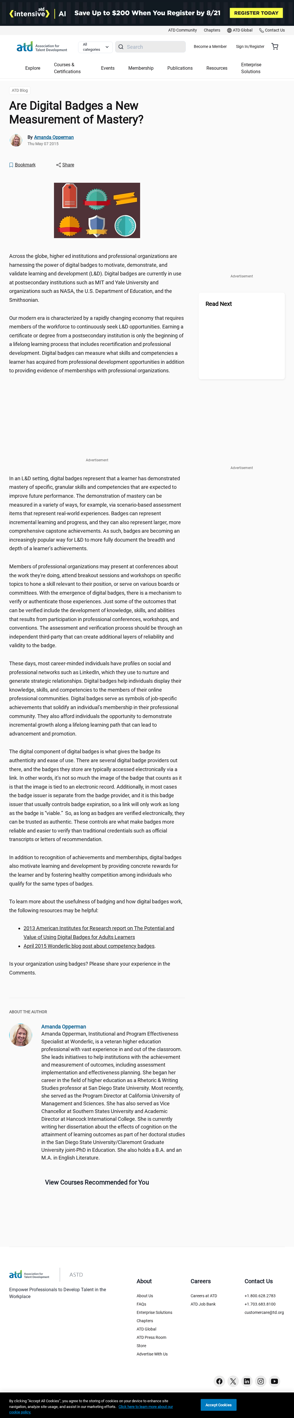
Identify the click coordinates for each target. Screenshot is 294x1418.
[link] (182, 30)
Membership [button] (141, 68)
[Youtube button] (274, 1381)
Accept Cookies (219, 1405)
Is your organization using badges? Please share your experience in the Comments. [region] (89, 968)
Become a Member (210, 46)
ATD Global (146, 1329)
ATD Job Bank (203, 1304)
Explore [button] (32, 68)
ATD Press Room (151, 1337)
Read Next (219, 303)
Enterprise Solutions (154, 1312)
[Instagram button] (260, 1381)
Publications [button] (180, 68)
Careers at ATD (204, 1295)
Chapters (145, 1320)
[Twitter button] (233, 1381)
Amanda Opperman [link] (54, 137)
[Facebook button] (219, 1381)
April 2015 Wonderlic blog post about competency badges (89, 946)
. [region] (90, 946)
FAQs (141, 1304)
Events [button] (108, 68)
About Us (145, 1295)
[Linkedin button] (247, 1381)
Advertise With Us (152, 1354)
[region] (147, 1405)
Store (141, 1345)
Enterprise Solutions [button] (251, 68)
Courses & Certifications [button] (67, 68)
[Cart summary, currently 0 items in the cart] (277, 46)
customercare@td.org (264, 1312)
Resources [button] (216, 68)
